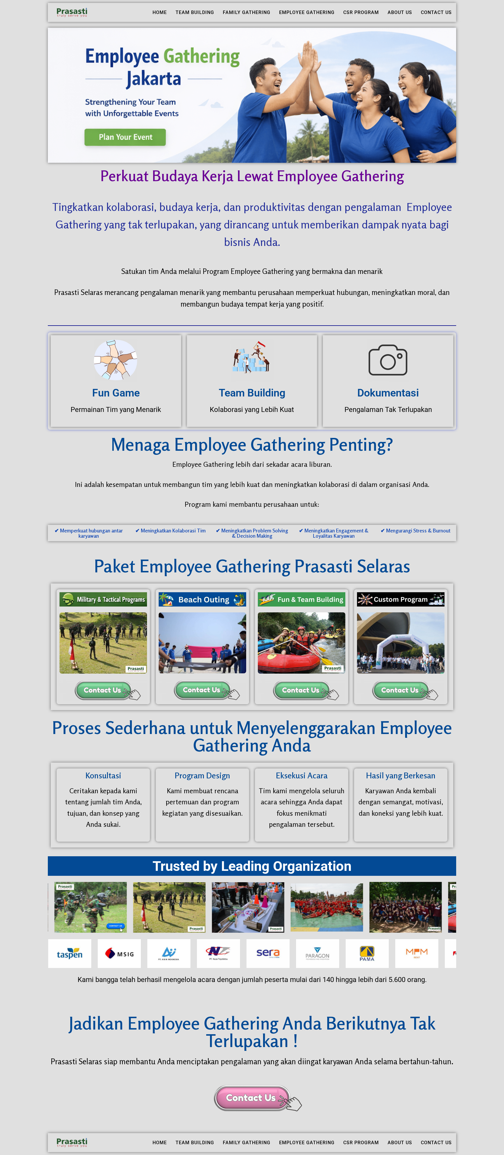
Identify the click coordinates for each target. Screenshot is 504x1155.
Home (160, 12)
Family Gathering (246, 12)
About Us (400, 12)
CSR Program (361, 12)
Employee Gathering (307, 12)
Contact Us (436, 12)
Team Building (195, 12)
